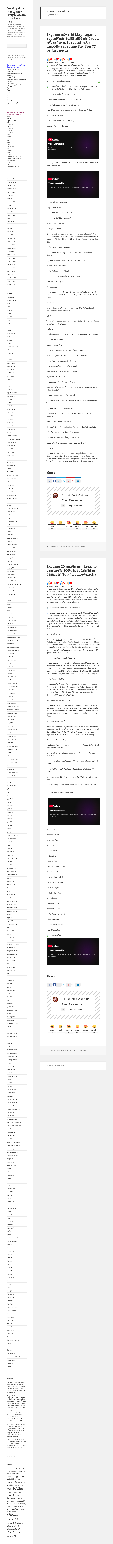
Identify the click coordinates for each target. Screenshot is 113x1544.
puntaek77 (10, 862)
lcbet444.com (11, 654)
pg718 (8, 789)
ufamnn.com (11, 1093)
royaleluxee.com (12, 901)
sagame (9, 914)
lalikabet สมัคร (21, 1482)
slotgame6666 (11, 990)
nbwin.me (10, 743)
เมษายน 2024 (11, 271)
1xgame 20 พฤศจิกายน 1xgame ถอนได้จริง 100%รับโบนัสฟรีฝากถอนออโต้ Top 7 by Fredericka (72, 570)
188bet (9, 314)
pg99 (8, 89)
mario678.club (11, 700)
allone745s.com (11, 383)
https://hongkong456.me (14, 103)
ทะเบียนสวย (10, 1192)
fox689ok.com (11, 525)
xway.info (10, 1159)
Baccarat (9, 399)
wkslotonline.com (12, 1152)
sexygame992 (11, 947)
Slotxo (9, 994)
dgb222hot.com (11, 479)
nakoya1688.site (12, 739)
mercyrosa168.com (13, 710)
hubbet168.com (11, 578)
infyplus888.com (12, 591)
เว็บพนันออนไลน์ (11, 1347)
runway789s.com (12, 908)
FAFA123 (9, 502)
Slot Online (10, 980)
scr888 (9, 934)
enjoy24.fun (10, 492)
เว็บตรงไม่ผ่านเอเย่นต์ (13, 1340)
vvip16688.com (11, 1139)
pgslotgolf (10, 825)
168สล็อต (9, 310)
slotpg (8, 142)
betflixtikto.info (11, 426)
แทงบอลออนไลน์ (11, 1360)
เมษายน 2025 (11, 232)
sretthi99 (9, 1013)
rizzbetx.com (11, 888)
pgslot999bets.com (12, 822)
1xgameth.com (11, 327)
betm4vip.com (11, 429)
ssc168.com (10, 1020)
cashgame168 (11, 465)
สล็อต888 (9, 131)
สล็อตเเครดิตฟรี (11, 1310)
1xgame (64, 202)
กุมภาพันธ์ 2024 (11, 278)
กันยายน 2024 (11, 255)
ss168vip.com (11, 1017)
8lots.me (9, 340)
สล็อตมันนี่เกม (11, 1294)
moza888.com (11, 733)
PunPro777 (10, 855)
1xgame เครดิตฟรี (53, 260)
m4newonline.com (12, 683)
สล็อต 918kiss (11, 1251)
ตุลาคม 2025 (10, 212)
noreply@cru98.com (74, 505)
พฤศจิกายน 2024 (12, 248)
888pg (8, 337)
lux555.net (10, 680)
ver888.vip (10, 1129)
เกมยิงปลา (10, 1324)
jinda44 (9, 127)
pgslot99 (9, 815)
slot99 (8, 123)
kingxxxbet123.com (13, 640)
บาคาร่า (9, 138)
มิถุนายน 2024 (11, 265)
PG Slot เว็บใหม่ (11, 786)
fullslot (9, 531)
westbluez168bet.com (13, 1142)
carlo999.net (11, 462)
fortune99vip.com (12, 521)
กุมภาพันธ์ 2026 (11, 199)
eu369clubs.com (12, 498)
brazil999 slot (11, 452)
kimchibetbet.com (12, 634)
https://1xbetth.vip (12, 146)
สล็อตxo (9, 1287)
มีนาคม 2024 (10, 275)
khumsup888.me (12, 627)
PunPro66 (10, 848)
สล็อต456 (9, 1261)
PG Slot (9, 782)
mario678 (10, 696)
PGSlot (9, 802)
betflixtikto (10, 422)
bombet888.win (11, 446)
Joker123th (10, 617)
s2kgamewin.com (12, 911)
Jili (7, 597)
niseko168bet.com (12, 746)
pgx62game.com (12, 832)
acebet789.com (11, 366)
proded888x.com (12, 842)
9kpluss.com (10, 353)
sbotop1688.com (12, 931)
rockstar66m (11, 894)
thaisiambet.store (12, 1050)
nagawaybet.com (12, 736)
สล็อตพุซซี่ (9, 1291)
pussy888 (9, 81)
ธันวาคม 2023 (11, 284)
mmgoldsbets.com (12, 723)
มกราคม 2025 (11, 241)
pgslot (8, 134)
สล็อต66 (9, 105)
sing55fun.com (11, 957)
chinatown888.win (13, 475)
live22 (8, 93)
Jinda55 (9, 604)
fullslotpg (9, 91)
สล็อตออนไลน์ (11, 1297)
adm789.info (11, 370)
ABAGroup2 (10, 360)
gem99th (9, 1477)
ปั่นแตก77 (9, 1218)
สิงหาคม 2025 (11, 218)
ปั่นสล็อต (9, 1211)
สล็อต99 (9, 1281)
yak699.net (10, 1162)
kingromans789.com (13, 637)
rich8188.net (11, 885)
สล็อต (8, 1248)
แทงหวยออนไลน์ (11, 1363)
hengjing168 (10, 568)
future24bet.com (12, 545)
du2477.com (10, 488)
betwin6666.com (12, 436)
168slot (9, 307)
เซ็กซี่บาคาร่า (10, 1330)
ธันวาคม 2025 (11, 205)
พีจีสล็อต (9, 1231)
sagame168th (11, 921)
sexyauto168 (11, 941)
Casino (9, 469)
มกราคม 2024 (11, 281)
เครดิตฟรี (9, 1327)
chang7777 (10, 472)
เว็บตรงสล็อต (10, 1337)
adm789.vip (10, 376)
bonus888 (10, 449)
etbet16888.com (11, 495)
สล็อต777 (9, 1271)
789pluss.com (11, 333)
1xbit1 (9, 323)
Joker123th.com (12, 621)
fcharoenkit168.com (13, 508)
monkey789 (10, 726)
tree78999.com (11, 1070)
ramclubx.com (11, 868)
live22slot (10, 667)
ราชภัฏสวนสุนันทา (12, 1241)
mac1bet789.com (12, 690)
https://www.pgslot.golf (14, 85)
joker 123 (10, 154)
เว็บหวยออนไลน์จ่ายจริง (13, 1357)
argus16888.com (12, 393)
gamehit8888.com (12, 548)
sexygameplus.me (12, 951)
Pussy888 (9, 865)
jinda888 (9, 607)
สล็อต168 (9, 101)
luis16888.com (11, 677)
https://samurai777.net (14, 156)
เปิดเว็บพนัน (10, 1334)
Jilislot (9, 601)
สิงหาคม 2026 (11, 179)
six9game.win (11, 967)
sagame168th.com (12, 924)
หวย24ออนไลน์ (11, 1317)
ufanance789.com (12, 1099)
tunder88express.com (13, 1073)
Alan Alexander (72, 500)
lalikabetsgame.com (13, 647)
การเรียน (9, 1169)
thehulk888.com (12, 1053)
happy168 (10, 561)
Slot (8, 977)
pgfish (8, 795)
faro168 (9, 505)
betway (9, 432)
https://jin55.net (11, 121)
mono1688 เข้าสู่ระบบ (18, 1485)
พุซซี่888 (9, 136)
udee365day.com (12, 1076)
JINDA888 (10, 133)
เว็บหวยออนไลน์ (11, 1353)
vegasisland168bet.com (14, 1122)
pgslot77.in (10, 812)
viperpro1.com (11, 1132)
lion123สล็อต (11, 657)
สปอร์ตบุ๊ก (9, 1244)
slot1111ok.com (11, 984)
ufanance (10, 1096)
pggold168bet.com (12, 799)
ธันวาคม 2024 (11, 245)
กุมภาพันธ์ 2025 (11, 238)
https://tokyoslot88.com (14, 158)
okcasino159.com (12, 759)
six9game (9, 964)
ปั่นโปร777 (10, 1221)
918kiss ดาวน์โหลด (12, 347)
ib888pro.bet (11, 587)
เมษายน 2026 (11, 192)
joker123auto (11, 614)
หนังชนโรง (10, 71)
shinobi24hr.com (12, 954)
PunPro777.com (12, 858)
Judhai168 (10, 624)
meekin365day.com (13, 706)
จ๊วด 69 (9, 1178)
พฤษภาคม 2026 (11, 189)
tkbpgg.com (10, 1063)
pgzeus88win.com (12, 835)
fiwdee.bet (10, 518)
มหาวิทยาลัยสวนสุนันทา (14, 1238)
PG (7, 779)
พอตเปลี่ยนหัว (11, 1228)
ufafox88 (9, 1086)
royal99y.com (11, 898)
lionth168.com (11, 660)
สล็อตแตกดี (10, 1314)
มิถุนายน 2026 (11, 185)
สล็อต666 (9, 1268)
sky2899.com (11, 970)
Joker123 (9, 611)
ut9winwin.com (12, 1119)
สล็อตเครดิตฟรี (11, 1301)
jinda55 (10, 1479)
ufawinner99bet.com (13, 1109)
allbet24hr (10, 379)
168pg (8, 304)
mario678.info (11, 703)
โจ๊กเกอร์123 (10, 1370)
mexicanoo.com (12, 713)
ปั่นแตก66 (9, 1215)
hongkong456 (11, 574)
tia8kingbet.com (12, 1056)
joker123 (9, 75)
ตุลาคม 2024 (10, 251)
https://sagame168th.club (14, 73)
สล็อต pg (9, 1254)
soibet (8, 1000)
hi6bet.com (10, 571)
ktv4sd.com (10, 644)
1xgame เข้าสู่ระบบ (79, 547)
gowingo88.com (11, 558)
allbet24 (9, 150)
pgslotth (9, 829)
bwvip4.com (10, 456)
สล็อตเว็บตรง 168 (12, 1307)
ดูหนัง (8, 95)
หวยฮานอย (10, 1320)
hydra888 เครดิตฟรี (13, 581)
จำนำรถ (9, 1182)
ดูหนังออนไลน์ (11, 77)
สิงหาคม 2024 (11, 258)
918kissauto (11, 1471)
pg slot (9, 152)
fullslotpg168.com (12, 538)
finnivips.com (11, 512)
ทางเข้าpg (9, 1195)
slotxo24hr (10, 997)
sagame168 (10, 918)
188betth (9, 317)
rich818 (9, 878)
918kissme (10, 350)
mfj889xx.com (11, 716)
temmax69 (10, 1046)
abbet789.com (11, 363)
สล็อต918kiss (10, 1278)
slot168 (9, 119)
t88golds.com (11, 1040)
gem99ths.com (11, 551)
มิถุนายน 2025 (11, 225)
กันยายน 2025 (11, 215)
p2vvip (9, 766)
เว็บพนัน (9, 1344)
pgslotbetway (11, 160)
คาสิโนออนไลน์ (11, 1175)
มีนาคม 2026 (10, 195)
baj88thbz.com (11, 406)
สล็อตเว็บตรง (10, 125)
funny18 (9, 541)
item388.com (11, 594)
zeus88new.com (11, 1165)
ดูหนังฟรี (9, 97)
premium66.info (12, 838)
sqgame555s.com (12, 1010)
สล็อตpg (9, 1284)
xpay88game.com (12, 1155)
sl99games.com (11, 974)
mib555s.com (11, 720)
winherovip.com (12, 1149)
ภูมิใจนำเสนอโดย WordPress (55, 1066)
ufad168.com (11, 1083)
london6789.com (12, 673)
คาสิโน (9, 1172)
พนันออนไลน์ (10, 1225)
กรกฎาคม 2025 (11, 222)
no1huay (9, 753)
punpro (9, 845)
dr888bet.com (11, 485)
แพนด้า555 (10, 1367)
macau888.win (11, 693)
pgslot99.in (10, 819)
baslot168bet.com (12, 416)
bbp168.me (10, 419)
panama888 (10, 769)
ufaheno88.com (11, 1089)
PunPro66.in (11, 852)
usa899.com (10, 1112)
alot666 (9, 386)
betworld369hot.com (13, 439)
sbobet (9, 928)
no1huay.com (11, 756)
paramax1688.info (12, 776)
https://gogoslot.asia (13, 166)
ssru (8, 1030)
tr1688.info (10, 1066)
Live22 (9, 663)
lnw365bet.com (11, 670)
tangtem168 (10, 1043)
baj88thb (9, 403)
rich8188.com (11, 881)
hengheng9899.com (13, 564)
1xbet (8, 320)
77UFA (9, 330)
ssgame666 (10, 1027)
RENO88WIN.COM (12, 875)
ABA (8, 356)
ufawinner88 (11, 1106)
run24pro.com (11, 904)
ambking (9, 389)
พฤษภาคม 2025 (11, 228)
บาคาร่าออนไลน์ (11, 1205)
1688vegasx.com (12, 300)
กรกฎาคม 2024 (11, 261)
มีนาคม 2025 (10, 235)
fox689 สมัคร (11, 1474)
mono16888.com (12, 729)
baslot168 (10, 413)
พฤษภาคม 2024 (11, 268)
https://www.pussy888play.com (16, 79)
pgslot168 (10, 805)
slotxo (8, 140)
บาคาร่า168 (10, 83)
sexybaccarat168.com (13, 944)
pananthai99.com (12, 772)
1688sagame (10, 297)
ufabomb (9, 1079)
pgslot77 (9, 87)
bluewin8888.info (12, 442)
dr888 (8, 482)
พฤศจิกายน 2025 (12, 209)
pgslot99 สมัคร (17, 1492)
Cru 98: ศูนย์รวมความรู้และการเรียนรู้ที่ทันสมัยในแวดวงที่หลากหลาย (16, 15)
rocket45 (9, 891)
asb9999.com (11, 396)
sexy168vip (10, 937)
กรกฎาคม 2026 (11, 182)
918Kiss (9, 343)
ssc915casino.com (12, 1023)
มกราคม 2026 (11, 202)
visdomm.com (11, 1136)
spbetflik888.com (12, 1003)
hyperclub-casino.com (14, 584)
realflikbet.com (11, 871)
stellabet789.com (12, 1033)
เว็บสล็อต (9, 1350)
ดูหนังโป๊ (9, 144)
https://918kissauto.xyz (14, 69)
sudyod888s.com (12, 1036)
